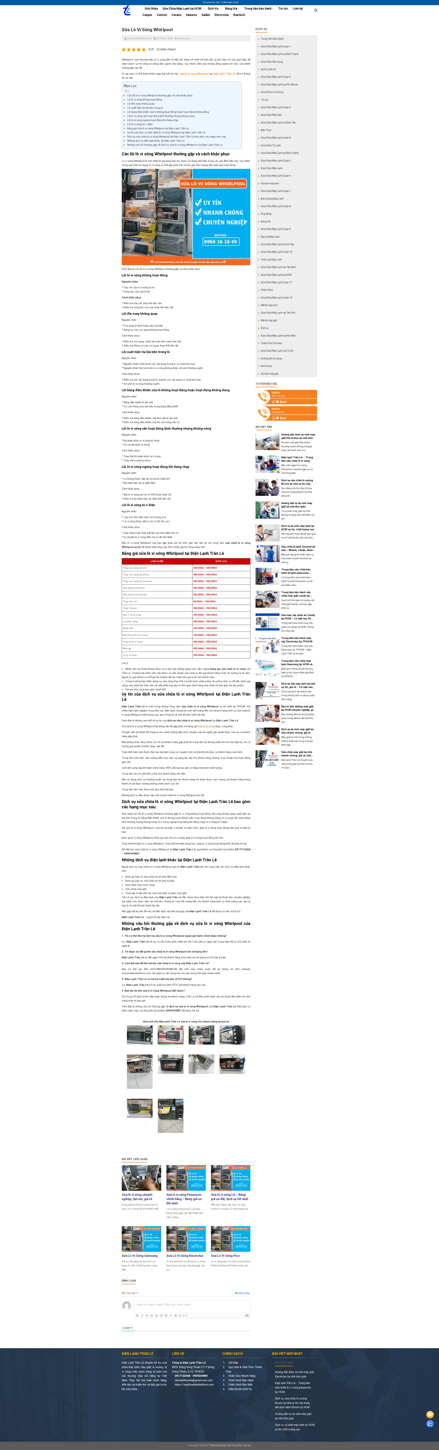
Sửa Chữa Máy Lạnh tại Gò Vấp (277, 244)
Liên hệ (298, 8)
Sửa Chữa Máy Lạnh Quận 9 (276, 229)
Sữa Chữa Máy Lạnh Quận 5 (276, 160)
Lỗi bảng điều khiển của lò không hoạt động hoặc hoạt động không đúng (168, 111)
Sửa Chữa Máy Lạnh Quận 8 (276, 206)
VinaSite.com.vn (241, 1445)
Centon (162, 15)
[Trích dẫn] (166, 1316)
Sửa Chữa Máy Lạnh (272, 168)
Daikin (206, 15)
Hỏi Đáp (233, 1362)
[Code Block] (171, 1316)
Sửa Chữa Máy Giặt (271, 114)
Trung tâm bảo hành (257, 8)
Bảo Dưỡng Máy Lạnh (272, 198)
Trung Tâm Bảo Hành (272, 38)
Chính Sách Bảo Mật (240, 1384)
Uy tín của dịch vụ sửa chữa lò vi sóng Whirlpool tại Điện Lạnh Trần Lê (166, 132)
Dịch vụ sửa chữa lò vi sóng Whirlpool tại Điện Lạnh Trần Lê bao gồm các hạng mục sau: (177, 136)
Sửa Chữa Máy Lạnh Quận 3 (276, 107)
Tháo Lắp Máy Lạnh (271, 259)
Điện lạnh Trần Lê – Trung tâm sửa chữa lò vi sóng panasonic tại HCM (293, 1387)
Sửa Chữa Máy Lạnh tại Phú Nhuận (279, 84)
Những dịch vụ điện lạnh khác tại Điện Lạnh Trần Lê (156, 140)
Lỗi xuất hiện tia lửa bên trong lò (145, 107)
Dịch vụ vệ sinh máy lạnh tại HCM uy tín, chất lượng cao (295, 1427)
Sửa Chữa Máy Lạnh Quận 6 (276, 175)
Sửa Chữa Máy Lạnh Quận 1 (276, 46)
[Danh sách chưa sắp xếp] (161, 1316)
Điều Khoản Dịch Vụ (240, 1389)
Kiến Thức (266, 130)
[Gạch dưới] (147, 1316)
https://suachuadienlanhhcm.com (194, 1384)
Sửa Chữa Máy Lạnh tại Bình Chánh (280, 153)
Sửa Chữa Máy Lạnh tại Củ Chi (277, 350)
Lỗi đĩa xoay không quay (141, 103)
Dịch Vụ (213, 8)
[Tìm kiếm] (316, 10)
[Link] (175, 1316)
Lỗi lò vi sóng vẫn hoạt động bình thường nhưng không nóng (161, 116)
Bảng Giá (231, 8)
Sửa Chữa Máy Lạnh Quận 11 (276, 282)
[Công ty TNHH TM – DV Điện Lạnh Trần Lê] (128, 10)
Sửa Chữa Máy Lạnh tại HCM (182, 8)
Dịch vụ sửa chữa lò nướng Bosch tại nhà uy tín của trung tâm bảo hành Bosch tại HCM (292, 1403)
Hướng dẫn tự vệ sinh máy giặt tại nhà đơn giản (293, 1416)
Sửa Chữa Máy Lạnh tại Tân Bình (278, 267)
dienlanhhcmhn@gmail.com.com (193, 1380)
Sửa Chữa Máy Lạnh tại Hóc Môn (278, 335)
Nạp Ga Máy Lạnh (270, 236)
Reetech (239, 15)
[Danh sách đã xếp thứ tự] (156, 1316)
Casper (147, 15)
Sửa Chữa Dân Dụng (272, 61)
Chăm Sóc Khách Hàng (241, 1375)
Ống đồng (266, 213)
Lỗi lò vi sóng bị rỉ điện (140, 124)
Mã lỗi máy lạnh (269, 305)
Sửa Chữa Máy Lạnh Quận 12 (276, 297)
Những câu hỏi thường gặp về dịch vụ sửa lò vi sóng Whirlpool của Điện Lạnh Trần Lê (174, 144)
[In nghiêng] (142, 1316)
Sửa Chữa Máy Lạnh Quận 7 (276, 191)
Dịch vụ (265, 328)
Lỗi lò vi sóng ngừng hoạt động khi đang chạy (152, 120)
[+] (185, 1315)
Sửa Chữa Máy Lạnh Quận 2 (276, 76)
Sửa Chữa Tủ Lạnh (271, 145)
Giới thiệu (151, 8)
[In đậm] (137, 1316)
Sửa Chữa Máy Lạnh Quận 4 (276, 137)
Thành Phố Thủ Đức (271, 343)
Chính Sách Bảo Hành (241, 1380)
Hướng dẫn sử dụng (271, 358)
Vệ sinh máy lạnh (270, 183)
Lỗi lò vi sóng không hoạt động (144, 99)
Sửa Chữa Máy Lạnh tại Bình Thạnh (280, 54)
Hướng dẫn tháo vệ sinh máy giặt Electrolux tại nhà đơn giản (294, 1374)
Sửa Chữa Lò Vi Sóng (272, 92)
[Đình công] (151, 1316)
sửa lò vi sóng (206, 726)
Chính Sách (267, 290)
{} (180, 1315)
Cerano (176, 15)
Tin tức (283, 8)
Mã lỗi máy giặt (269, 320)
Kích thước (266, 366)
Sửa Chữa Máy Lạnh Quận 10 (276, 251)
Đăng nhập (244, 1293)
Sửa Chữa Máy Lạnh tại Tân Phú (278, 312)
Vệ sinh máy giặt (269, 373)
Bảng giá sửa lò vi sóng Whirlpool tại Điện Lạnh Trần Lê (158, 128)
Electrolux (222, 15)
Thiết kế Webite (217, 1445)
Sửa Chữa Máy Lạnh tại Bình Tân (278, 122)
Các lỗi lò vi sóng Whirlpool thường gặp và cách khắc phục (160, 95)
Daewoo (191, 15)
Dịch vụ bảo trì (268, 69)
